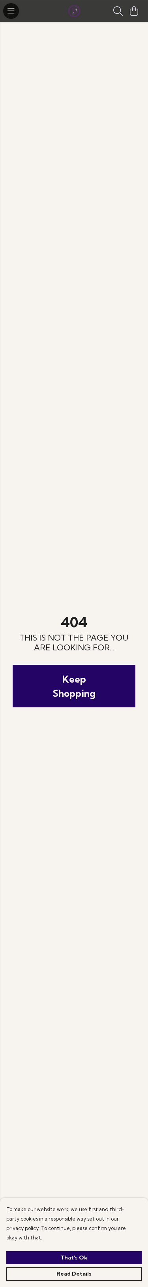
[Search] (118, 11)
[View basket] (134, 11)
